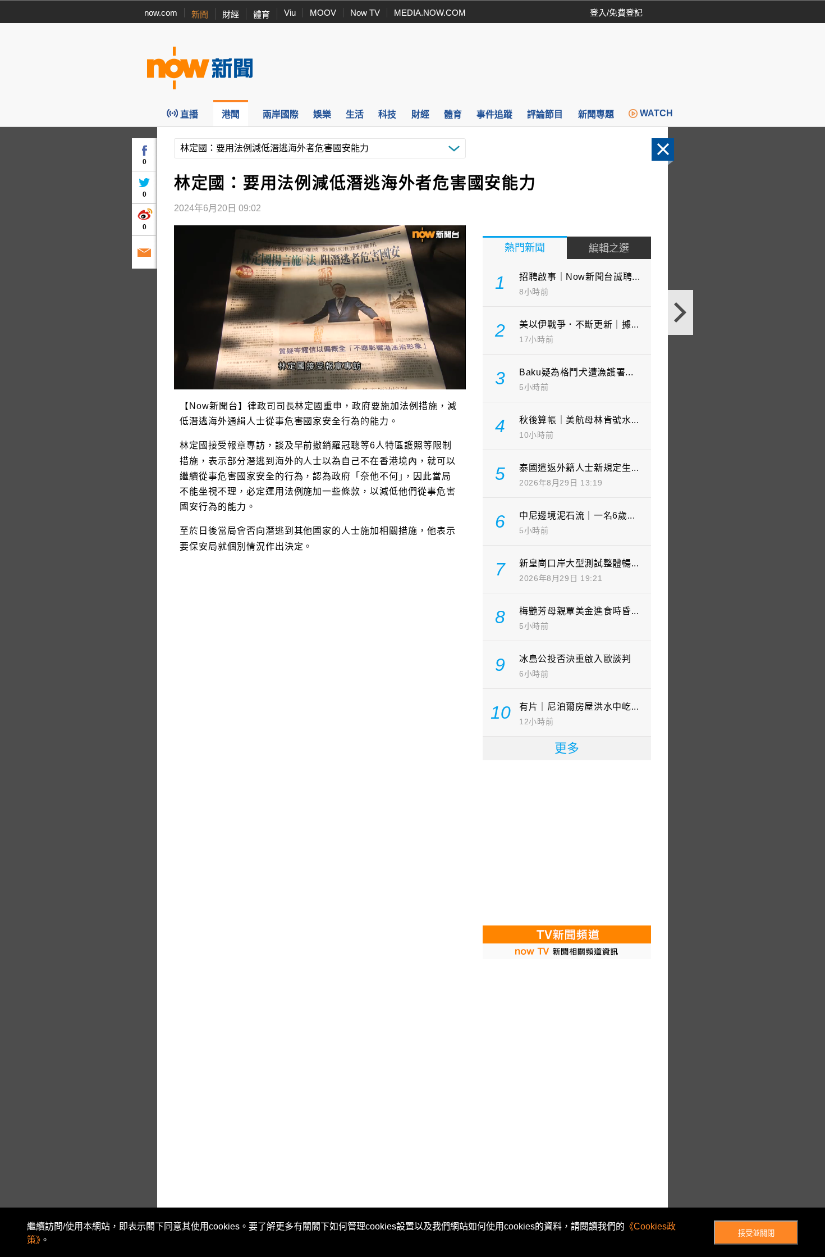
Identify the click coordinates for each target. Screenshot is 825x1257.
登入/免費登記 (616, 12)
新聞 (199, 14)
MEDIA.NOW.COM (430, 12)
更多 (566, 748)
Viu (290, 12)
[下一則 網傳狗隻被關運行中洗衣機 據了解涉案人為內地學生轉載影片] (680, 312)
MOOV (323, 12)
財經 (230, 14)
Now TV (365, 12)
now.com (160, 12)
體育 (261, 14)
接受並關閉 (756, 1233)
